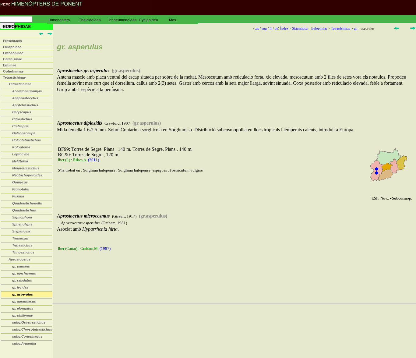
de (276, 28)
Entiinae (9, 65)
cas (257, 28)
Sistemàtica (300, 28)
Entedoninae (13, 53)
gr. (356, 28)
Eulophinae (12, 47)
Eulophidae (319, 28)
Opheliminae (13, 71)
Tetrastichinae (14, 77)
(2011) (93, 160)
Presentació (12, 41)
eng (264, 28)
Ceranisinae (12, 59)
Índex (284, 28)
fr (271, 28)
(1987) (105, 248)
